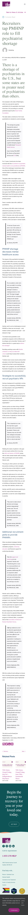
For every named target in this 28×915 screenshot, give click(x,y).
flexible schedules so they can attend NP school (12, 352)
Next (23, 751)
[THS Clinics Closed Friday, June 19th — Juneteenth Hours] (21, 761)
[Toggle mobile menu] (25, 4)
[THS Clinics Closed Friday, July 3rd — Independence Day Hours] (7, 761)
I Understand (14, 910)
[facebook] (3, 846)
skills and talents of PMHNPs (12, 453)
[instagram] (7, 846)
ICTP (14, 155)
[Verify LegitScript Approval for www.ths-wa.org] (14, 891)
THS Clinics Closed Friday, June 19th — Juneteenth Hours (20, 774)
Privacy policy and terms (23, 902)
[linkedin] (13, 846)
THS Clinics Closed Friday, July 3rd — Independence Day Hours (7, 774)
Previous (6, 751)
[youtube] (10, 846)
